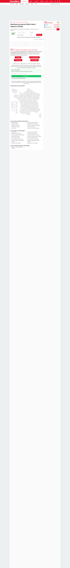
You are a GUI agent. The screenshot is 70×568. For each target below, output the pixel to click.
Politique (12, 3)
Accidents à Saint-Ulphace (16, 143)
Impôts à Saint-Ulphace (15, 137)
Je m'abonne (25, 76)
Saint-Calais (33, 37)
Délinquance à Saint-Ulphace (33, 132)
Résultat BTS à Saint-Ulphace (33, 123)
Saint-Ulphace (13, 132)
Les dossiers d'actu (48, 27)
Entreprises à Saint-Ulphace (32, 137)
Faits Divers (22, 3)
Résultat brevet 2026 (16, 22)
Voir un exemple (57, 24)
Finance (42, 1)
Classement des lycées (15, 125)
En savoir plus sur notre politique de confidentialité (18, 78)
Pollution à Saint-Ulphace (32, 133)
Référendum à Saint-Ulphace (33, 143)
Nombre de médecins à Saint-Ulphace (34, 136)
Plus (51, 1)
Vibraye (22, 37)
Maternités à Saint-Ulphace (16, 133)
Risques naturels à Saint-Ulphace (33, 134)
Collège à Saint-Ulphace (15, 126)
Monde (32, 3)
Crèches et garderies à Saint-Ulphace (17, 134)
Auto (47, 1)
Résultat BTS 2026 (14, 123)
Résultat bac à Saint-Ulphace (33, 122)
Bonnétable (38, 37)
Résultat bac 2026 (14, 122)
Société (16, 3)
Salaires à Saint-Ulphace (15, 136)
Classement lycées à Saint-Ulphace (34, 125)
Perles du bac (13, 128)
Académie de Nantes (24, 22)
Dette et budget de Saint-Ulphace (17, 139)
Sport (30, 1)
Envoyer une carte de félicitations (33, 128)
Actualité (46, 24)
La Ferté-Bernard (27, 37)
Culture (36, 1)
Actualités (24, 1)
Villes (36, 3)
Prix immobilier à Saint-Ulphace (33, 139)
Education (27, 3)
